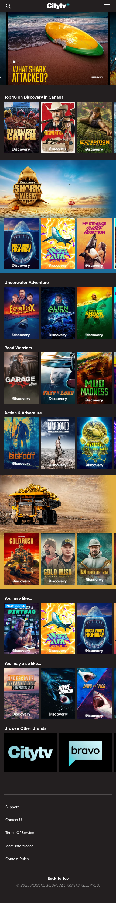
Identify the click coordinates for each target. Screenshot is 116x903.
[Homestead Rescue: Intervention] (58, 127)
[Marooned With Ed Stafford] (58, 443)
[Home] (58, 6)
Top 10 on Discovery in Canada (34, 97)
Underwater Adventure (26, 282)
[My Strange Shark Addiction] (94, 243)
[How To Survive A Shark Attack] (94, 313)
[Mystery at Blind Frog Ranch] (94, 443)
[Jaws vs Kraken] (58, 693)
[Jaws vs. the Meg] (94, 693)
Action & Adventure (23, 413)
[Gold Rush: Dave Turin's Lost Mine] (94, 559)
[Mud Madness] (94, 378)
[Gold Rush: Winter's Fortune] (58, 559)
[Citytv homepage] (30, 752)
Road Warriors (18, 347)
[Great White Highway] (21, 243)
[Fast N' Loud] (58, 378)
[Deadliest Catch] (21, 127)
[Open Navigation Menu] (107, 6)
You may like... (18, 598)
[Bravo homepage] (85, 752)
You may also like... (22, 663)
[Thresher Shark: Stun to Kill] (58, 243)
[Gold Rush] (21, 559)
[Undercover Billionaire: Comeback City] (21, 693)
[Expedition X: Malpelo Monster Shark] (21, 313)
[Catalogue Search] (8, 6)
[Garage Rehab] (21, 378)
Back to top (58, 878)
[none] (12, 807)
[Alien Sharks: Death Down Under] (58, 313)
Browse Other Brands (25, 728)
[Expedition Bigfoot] (21, 443)
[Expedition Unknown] (94, 127)
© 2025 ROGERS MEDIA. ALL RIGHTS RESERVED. (58, 885)
